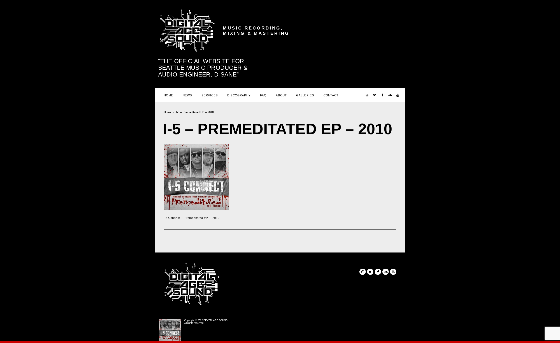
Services (209, 95)
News (187, 95)
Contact (331, 95)
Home (168, 95)
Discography (239, 95)
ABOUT (281, 95)
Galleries (305, 95)
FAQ (263, 95)
